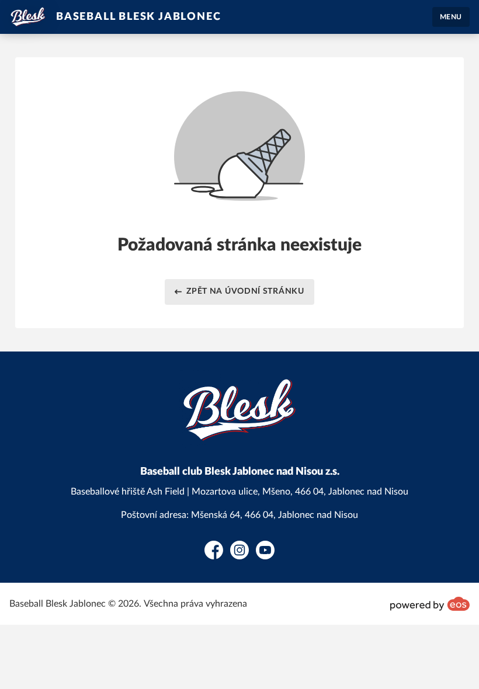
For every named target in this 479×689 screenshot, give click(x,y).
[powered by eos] (430, 604)
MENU (451, 16)
